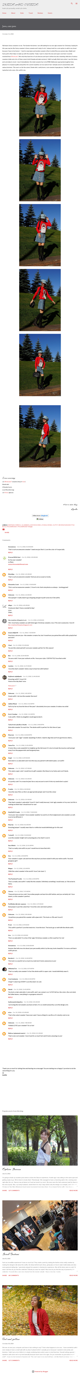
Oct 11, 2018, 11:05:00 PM (24, 745)
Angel (10, 758)
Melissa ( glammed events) (16, 1033)
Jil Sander (25, 525)
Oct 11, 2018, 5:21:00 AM (24, 574)
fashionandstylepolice (15, 1002)
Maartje (10, 825)
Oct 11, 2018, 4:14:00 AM (25, 547)
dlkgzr (10, 605)
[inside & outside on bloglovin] (40, 516)
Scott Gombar (12, 714)
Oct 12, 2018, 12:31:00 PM (25, 845)
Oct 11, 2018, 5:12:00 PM (27, 714)
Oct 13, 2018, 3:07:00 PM (26, 968)
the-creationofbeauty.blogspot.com (20, 625)
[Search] (72, 3)
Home (4, 13)
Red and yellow (11, 1339)
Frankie (10, 789)
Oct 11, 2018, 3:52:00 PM (26, 704)
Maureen (11, 735)
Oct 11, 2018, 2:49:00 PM (23, 693)
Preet (10, 925)
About (13, 13)
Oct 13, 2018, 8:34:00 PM (27, 979)
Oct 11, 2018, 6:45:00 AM (22, 605)
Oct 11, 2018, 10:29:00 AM (20, 655)
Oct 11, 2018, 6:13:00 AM (24, 595)
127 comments (13, 1190)
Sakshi (10, 989)
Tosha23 (11, 835)
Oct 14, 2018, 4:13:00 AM (21, 1012)
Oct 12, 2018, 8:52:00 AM (23, 825)
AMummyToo (12, 968)
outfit (55, 525)
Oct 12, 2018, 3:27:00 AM (24, 768)
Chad (10, 645)
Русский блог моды (25, 526)
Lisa (9, 935)
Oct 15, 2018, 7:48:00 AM (24, 1023)
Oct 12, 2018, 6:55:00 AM (24, 799)
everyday (11, 525)
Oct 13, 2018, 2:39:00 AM (21, 925)
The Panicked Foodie (15, 879)
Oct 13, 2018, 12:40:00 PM (24, 958)
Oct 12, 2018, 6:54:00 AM (22, 789)
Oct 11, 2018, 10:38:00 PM (23, 735)
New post (11, 686)
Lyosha (44, 525)
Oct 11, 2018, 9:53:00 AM (21, 645)
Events (50, 13)
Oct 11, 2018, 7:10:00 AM (27, 632)
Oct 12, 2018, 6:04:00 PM (31, 879)
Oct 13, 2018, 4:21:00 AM (20, 935)
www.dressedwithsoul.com (18, 564)
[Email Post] (3, 530)
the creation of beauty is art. (17, 620)
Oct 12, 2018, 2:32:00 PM (22, 868)
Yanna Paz (11, 745)
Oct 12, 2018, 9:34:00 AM (23, 835)
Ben (9, 655)
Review (61, 525)
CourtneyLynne (13, 979)
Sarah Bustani (10, 1254)
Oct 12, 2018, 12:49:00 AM (21, 758)
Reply (10, 552)
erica (9, 1012)
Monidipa (11, 574)
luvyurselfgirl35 (13, 632)
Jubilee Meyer (12, 704)
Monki (49, 525)
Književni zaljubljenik (15, 676)
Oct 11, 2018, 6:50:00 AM (36, 620)
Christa (10, 891)
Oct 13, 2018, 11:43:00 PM (22, 989)
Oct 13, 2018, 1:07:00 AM (35, 904)
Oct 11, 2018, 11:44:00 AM (31, 676)
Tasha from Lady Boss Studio (17, 724)
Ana (9, 856)
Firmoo (6, 492)
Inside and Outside (20, 5)
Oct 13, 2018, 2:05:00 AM (24, 914)
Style (22, 13)
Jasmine (10, 666)
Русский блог (12, 526)
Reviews (40, 13)
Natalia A (11, 958)
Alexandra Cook (13, 584)
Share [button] (7, 532)
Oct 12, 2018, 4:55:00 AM (24, 779)
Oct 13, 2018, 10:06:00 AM (25, 945)
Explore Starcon (11, 1169)
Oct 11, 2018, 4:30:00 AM (30, 557)
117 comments (13, 1360)
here (23, 481)
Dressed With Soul (14, 557)
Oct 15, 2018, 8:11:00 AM (35, 1033)
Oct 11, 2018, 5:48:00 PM (36, 724)
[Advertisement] (17, 1091)
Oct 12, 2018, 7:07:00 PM (22, 891)
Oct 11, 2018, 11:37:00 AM (23, 666)
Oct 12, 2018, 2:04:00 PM (20, 856)
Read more (74, 1190)
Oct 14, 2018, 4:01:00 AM (32, 1002)
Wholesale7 (14, 56)
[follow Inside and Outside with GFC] (40, 519)
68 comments (13, 1275)
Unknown (11, 595)
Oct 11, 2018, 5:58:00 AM (28, 584)
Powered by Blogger (41, 1371)
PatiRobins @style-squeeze (17, 904)
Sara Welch (12, 845)
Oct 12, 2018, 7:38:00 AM (29, 812)
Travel (31, 13)
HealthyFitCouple (14, 812)
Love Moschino (35, 525)
